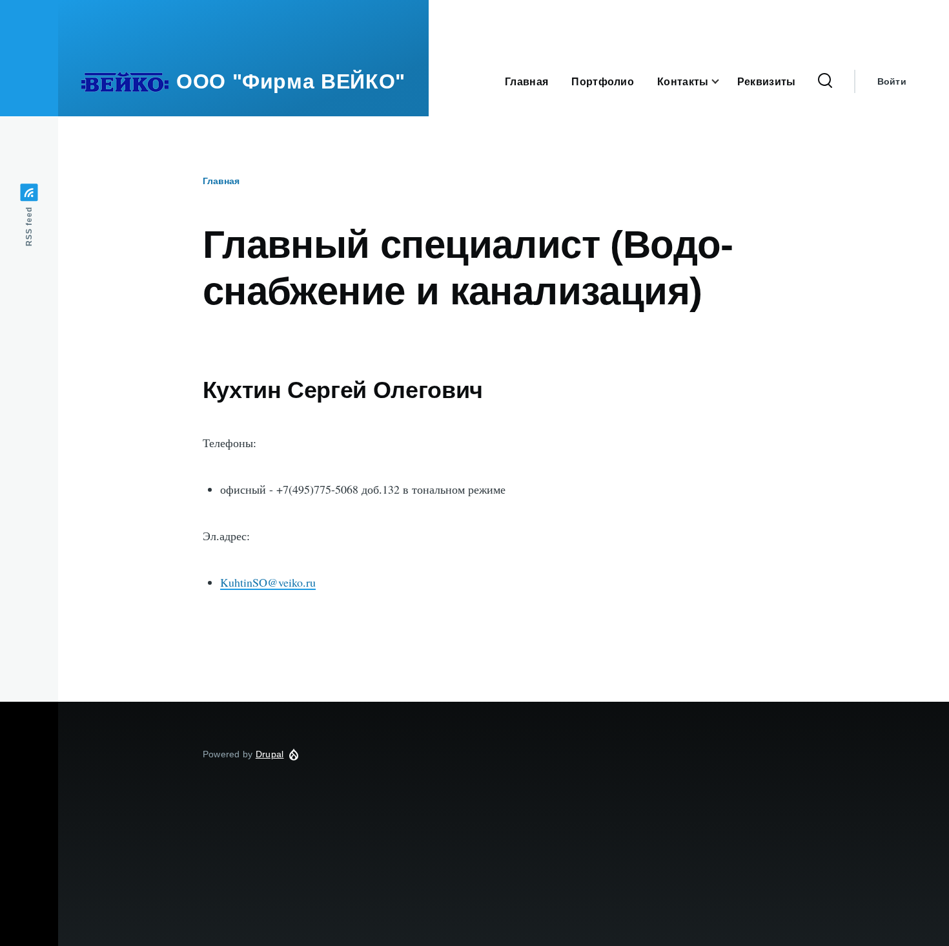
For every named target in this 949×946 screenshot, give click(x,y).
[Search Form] (825, 81)
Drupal (270, 754)
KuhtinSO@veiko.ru (268, 582)
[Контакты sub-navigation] (723, 82)
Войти (891, 81)
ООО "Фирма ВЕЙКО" (290, 81)
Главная (221, 181)
